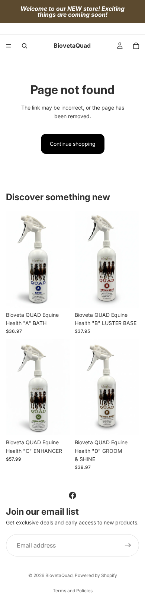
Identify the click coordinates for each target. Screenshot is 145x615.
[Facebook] (72, 495)
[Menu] (8, 45)
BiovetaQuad (58, 575)
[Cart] (136, 46)
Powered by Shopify (96, 575)
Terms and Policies (73, 590)
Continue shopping (73, 144)
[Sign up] (128, 545)
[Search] (24, 46)
